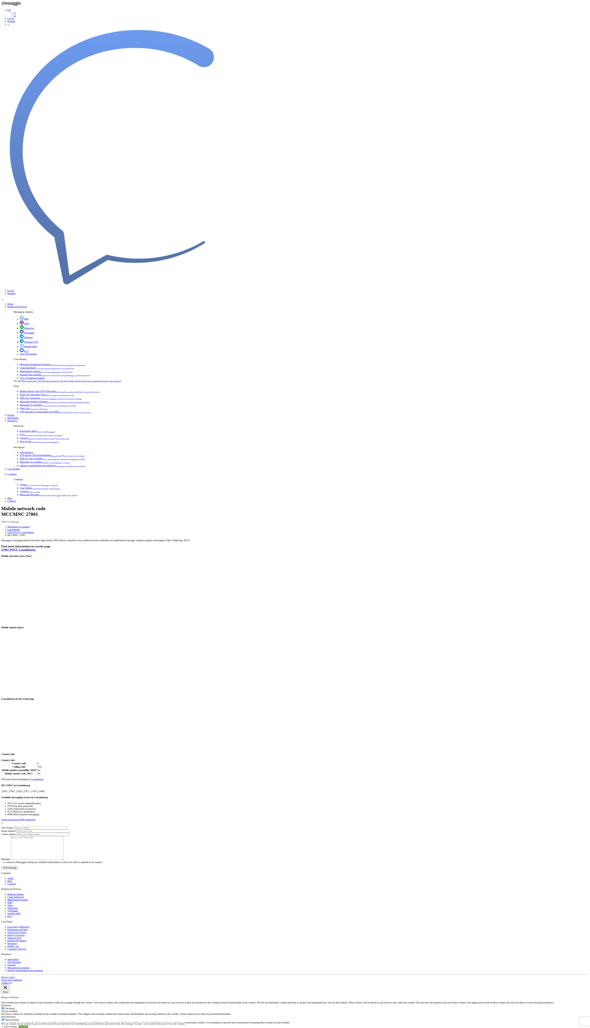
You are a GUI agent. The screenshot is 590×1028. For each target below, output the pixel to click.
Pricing (10, 415)
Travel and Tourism (16, 932)
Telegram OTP (31, 342)
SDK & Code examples (52, 458)
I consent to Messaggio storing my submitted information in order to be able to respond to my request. (53, 862)
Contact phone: (9, 834)
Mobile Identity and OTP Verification (60, 391)
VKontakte (29, 333)
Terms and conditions (11, 980)
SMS (26, 319)
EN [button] (9, 10)
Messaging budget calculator (55, 401)
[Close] (2, 299)
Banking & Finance (16, 940)
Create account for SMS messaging (18, 819)
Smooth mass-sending (55, 374)
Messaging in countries (48, 405)
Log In (10, 18)
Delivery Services (16, 935)
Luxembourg (13, 529)
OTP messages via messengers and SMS (55, 411)
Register (11, 21)
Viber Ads (34, 408)
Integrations (13, 418)
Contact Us (6, 982)
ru (15, 13)
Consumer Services (16, 949)
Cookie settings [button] (9, 1026)
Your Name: (7, 827)
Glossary (45, 438)
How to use (39, 441)
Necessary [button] (6, 1005)
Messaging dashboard (52, 364)
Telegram (28, 337)
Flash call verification (47, 394)
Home (10, 304)
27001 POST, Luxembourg (20, 532)
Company (12, 474)
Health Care (13, 946)
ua (15, 15)
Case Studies (13, 469)
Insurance (12, 943)
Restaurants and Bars (17, 929)
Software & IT (14, 938)
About (39, 484)
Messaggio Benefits (48, 494)
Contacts (30, 491)
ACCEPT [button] (23, 1026)
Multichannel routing (46, 371)
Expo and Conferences (18, 927)
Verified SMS (30, 346)
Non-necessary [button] (8, 1016)
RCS (26, 351)
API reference (26, 452)
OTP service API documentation (52, 455)
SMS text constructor (51, 398)
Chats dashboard (47, 368)
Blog (9, 498)
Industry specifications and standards (53, 465)
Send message (9, 868)
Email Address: (9, 831)
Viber (26, 323)
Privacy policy (8, 977)
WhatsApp (29, 328)
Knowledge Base (37, 431)
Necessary (10, 1008)
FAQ (41, 434)
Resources (12, 420)
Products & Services (17, 306)
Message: (6, 859)
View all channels (28, 354)
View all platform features (32, 378)
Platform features (15, 894)
